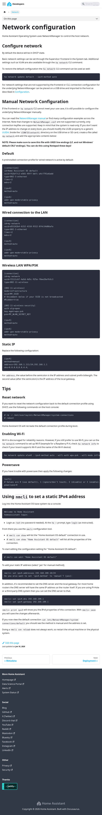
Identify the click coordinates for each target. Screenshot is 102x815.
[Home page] (4, 12)
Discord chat (8, 720)
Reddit (5, 729)
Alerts (5, 688)
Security (6, 769)
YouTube (6, 724)
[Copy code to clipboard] (96, 76)
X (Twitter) (7, 716)
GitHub (5, 712)
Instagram (7, 746)
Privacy (5, 765)
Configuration (22, 91)
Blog (4, 707)
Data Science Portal (12, 684)
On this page (10, 18)
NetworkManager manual (33, 118)
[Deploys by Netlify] (9, 788)
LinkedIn (6, 750)
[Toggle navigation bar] (4, 4)
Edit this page (12, 642)
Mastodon (7, 733)
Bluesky (6, 737)
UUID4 (5, 132)
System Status (9, 692)
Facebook (7, 741)
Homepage (7, 679)
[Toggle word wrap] (92, 455)
